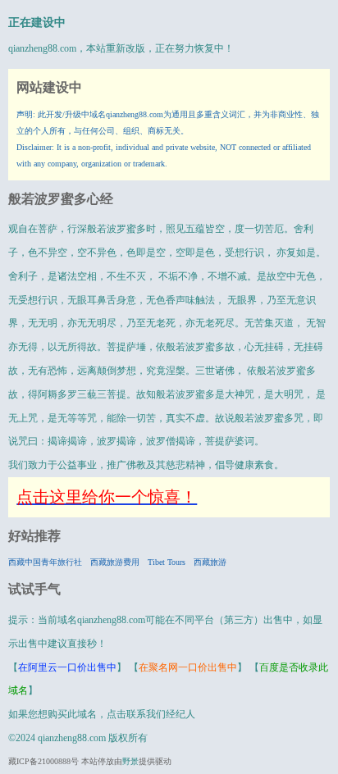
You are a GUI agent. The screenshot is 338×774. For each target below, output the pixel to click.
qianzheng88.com (42, 48)
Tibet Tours (166, 562)
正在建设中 (37, 22)
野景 (130, 761)
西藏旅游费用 (114, 562)
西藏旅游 (210, 562)
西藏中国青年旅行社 (45, 562)
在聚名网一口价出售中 (188, 667)
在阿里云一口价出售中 (67, 667)
